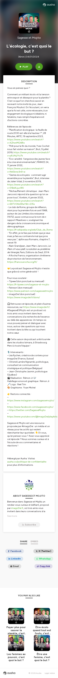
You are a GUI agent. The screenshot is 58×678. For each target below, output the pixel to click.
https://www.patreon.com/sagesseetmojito (30, 291)
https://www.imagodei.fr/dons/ (23, 297)
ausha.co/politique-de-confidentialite (26, 461)
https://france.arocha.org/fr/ (22, 262)
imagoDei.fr (17, 508)
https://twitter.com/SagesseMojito (27, 410)
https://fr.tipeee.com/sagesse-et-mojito (28, 284)
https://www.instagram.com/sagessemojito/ (30, 400)
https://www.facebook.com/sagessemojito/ (30, 407)
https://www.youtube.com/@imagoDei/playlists (32, 416)
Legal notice (50, 673)
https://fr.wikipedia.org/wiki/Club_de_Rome (30, 229)
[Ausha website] (49, 4)
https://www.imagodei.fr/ (36, 307)
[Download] (39, 66)
